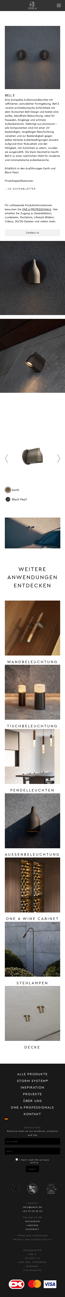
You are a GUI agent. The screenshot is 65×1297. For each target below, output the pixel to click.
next (59, 458)
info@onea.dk (32, 1207)
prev (6, 458)
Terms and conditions (32, 1236)
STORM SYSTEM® (32, 1081)
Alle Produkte (32, 1074)
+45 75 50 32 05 (32, 1211)
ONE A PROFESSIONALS (36, 209)
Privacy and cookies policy (32, 1240)
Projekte (32, 1094)
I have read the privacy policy (34, 1161)
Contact (32, 1203)
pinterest (32, 1229)
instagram (32, 1221)
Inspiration (32, 1087)
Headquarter (32, 1250)
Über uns (32, 1101)
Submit (32, 1169)
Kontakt (32, 1114)
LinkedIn (32, 1225)
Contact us (32, 233)
